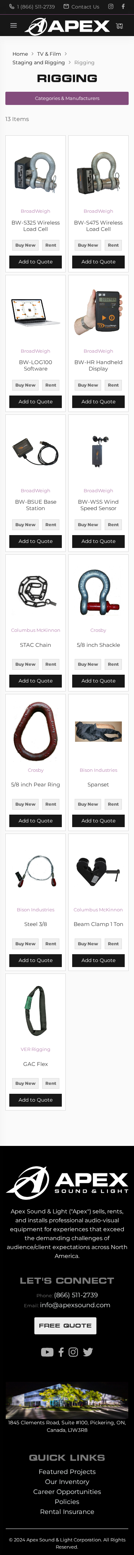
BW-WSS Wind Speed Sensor (98, 505)
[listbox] (35, 246)
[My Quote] (119, 26)
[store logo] (67, 27)
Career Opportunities (67, 1492)
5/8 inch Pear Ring (35, 784)
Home (21, 54)
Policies (67, 1502)
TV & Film (50, 54)
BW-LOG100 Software (35, 365)
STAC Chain (35, 645)
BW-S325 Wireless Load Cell (35, 226)
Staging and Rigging (39, 62)
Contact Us (84, 7)
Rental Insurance (67, 1512)
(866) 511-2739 (76, 1295)
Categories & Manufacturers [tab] (67, 98)
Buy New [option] (25, 245)
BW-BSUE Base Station (35, 505)
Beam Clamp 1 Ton (98, 924)
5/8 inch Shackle (98, 645)
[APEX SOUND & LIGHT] (67, 1178)
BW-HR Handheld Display (98, 365)
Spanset (98, 784)
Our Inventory (67, 1482)
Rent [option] (50, 245)
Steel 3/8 (35, 924)
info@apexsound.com (75, 1305)
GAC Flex (35, 1064)
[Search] (89, 25)
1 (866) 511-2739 (35, 7)
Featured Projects (67, 1472)
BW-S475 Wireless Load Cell (98, 226)
